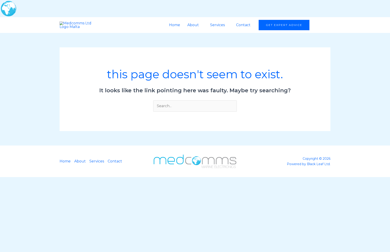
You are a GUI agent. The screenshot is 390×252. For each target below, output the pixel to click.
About (193, 25)
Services (217, 25)
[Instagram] (326, 25)
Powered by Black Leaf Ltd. (308, 164)
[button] (284, 25)
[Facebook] (318, 25)
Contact (243, 25)
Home (174, 25)
